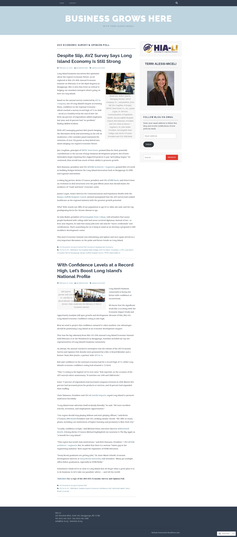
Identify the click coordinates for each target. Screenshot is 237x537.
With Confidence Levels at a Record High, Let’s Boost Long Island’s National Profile (95, 270)
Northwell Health (118, 488)
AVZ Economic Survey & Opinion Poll (73, 247)
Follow (148, 144)
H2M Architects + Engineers (102, 167)
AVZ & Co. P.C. (64, 250)
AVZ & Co (98, 355)
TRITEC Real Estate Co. (112, 253)
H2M (109, 488)
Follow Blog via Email (158, 117)
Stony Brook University (90, 458)
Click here (62, 478)
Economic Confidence (99, 488)
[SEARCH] (177, 3)
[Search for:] (154, 157)
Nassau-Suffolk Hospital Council (71, 197)
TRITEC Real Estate (89, 150)
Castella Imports (98, 395)
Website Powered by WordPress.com (165, 532)
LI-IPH (122, 250)
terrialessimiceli (82, 68)
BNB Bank (114, 180)
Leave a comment (98, 68)
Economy (109, 247)
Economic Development (96, 247)
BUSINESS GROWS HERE (118, 18)
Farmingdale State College (94, 217)
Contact (72, 3)
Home (62, 3)
